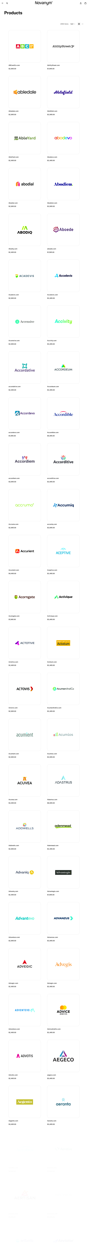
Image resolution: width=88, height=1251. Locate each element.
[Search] (7, 3)
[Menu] (2, 3)
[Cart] (85, 3)
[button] (73, 24)
